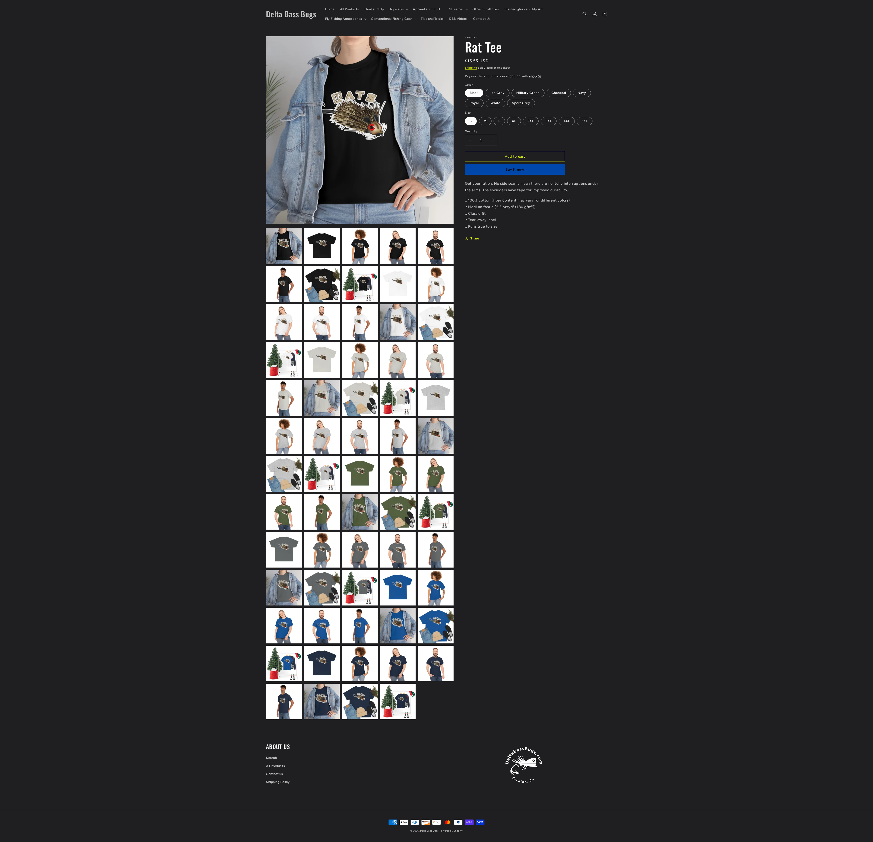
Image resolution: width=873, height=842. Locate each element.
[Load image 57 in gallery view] (322, 663)
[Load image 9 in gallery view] (398, 284)
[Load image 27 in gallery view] (322, 436)
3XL (549, 121)
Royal (474, 103)
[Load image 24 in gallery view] (398, 398)
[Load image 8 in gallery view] (360, 284)
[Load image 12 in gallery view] (322, 322)
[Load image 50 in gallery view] (436, 587)
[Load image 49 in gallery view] (398, 587)
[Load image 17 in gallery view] (322, 360)
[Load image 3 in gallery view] (360, 246)
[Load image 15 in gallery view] (436, 322)
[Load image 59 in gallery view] (398, 663)
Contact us (274, 774)
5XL (585, 121)
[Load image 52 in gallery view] (322, 625)
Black (474, 93)
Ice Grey (497, 93)
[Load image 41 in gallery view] (284, 550)
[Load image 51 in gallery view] (284, 625)
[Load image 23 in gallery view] (360, 398)
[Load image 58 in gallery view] (360, 663)
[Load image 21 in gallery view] (284, 398)
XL (514, 121)
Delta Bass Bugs (429, 830)
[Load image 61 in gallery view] (284, 701)
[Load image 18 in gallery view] (360, 360)
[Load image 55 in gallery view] (436, 625)
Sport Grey (521, 103)
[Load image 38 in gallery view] (360, 512)
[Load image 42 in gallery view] (322, 550)
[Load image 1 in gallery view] (284, 246)
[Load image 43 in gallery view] (360, 550)
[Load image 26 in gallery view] (284, 436)
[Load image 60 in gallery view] (436, 663)
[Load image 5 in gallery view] (436, 246)
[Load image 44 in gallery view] (398, 550)
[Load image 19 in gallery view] (398, 360)
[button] (398, 9)
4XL (567, 121)
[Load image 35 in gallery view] (436, 474)
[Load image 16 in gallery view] (284, 360)
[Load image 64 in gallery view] (398, 701)
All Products (275, 766)
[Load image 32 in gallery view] (322, 474)
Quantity (471, 131)
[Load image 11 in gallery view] (284, 322)
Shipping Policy (278, 782)
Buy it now (515, 169)
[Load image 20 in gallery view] (436, 360)
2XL (531, 121)
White (495, 103)
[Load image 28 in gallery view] (360, 436)
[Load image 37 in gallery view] (322, 512)
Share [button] (474, 238)
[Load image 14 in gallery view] (398, 322)
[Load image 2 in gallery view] (322, 246)
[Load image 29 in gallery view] (398, 436)
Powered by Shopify (451, 830)
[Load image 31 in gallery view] (284, 474)
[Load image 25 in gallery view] (436, 398)
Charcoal (559, 93)
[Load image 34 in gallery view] (398, 474)
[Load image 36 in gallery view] (284, 512)
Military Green (528, 93)
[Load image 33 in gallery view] (360, 474)
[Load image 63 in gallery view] (360, 701)
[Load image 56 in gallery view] (284, 663)
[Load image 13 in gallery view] (360, 322)
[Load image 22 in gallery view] (322, 398)
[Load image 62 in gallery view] (322, 701)
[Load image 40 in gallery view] (436, 512)
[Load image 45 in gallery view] (436, 550)
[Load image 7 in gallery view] (322, 284)
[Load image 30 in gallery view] (436, 436)
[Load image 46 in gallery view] (284, 587)
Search (271, 758)
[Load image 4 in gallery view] (398, 246)
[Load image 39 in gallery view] (398, 512)
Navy (582, 93)
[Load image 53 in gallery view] (360, 625)
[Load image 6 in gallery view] (284, 284)
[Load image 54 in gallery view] (398, 625)
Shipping (471, 67)
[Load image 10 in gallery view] (436, 284)
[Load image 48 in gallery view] (360, 587)
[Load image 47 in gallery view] (322, 587)
